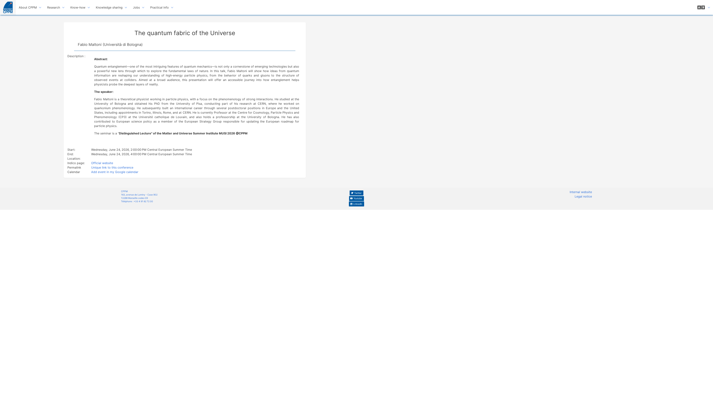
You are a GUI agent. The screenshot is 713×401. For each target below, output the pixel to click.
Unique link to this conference (112, 167)
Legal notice (583, 196)
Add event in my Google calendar (114, 172)
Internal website (581, 192)
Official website (102, 163)
